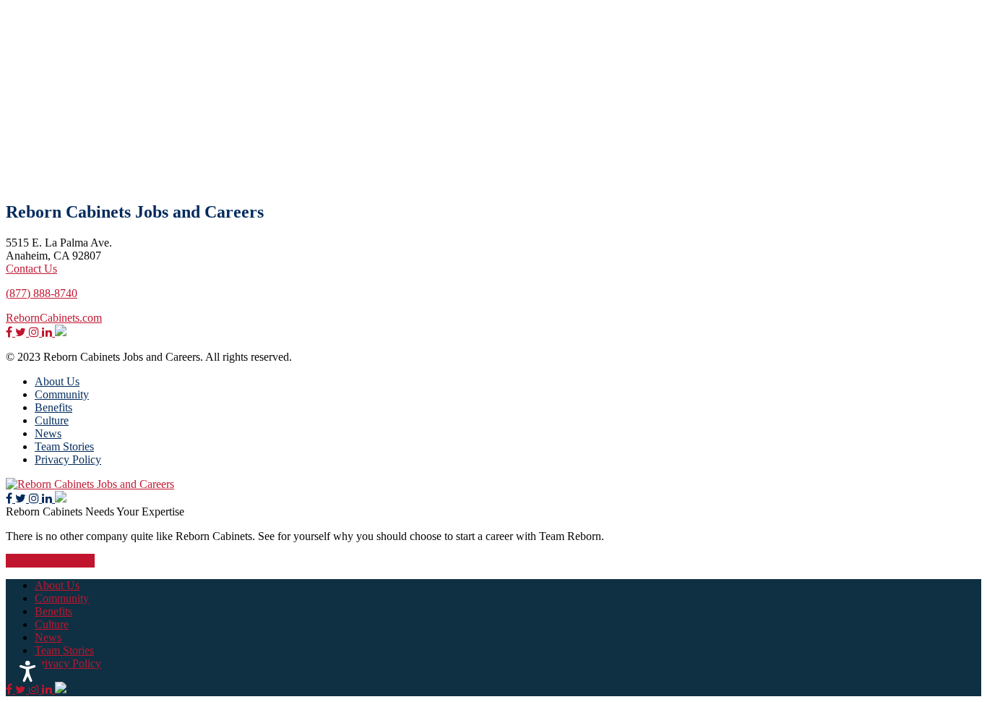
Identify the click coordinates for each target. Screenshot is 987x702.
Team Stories (64, 446)
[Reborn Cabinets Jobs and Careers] (90, 484)
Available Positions (50, 561)
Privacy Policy (68, 459)
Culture (52, 420)
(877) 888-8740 (41, 293)
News (48, 433)
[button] (28, 671)
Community (62, 394)
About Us (57, 381)
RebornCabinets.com (54, 318)
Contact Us (31, 268)
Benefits (53, 407)
